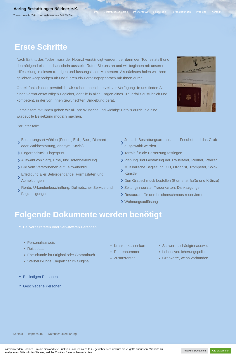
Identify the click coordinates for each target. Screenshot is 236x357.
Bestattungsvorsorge (116, 11)
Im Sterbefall (140, 11)
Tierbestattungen (181, 11)
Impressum (35, 333)
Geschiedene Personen (42, 286)
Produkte (201, 11)
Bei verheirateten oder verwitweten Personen (60, 227)
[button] (118, 227)
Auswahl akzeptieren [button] (195, 350)
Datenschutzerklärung (62, 333)
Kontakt (216, 11)
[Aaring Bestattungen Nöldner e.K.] (46, 11)
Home (95, 11)
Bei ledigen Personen (40, 277)
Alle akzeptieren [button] (220, 350)
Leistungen (159, 11)
